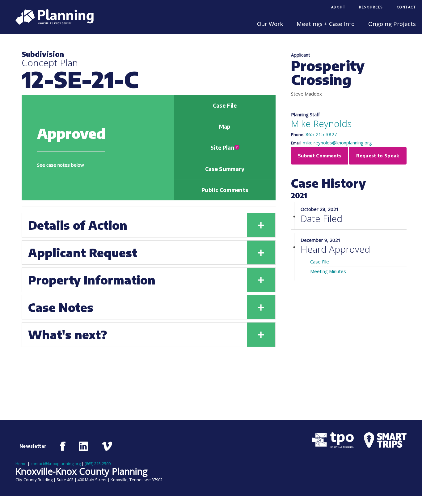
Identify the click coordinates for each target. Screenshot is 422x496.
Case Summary (225, 168)
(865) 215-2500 (98, 463)
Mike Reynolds (321, 123)
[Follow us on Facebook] (63, 446)
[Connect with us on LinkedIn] (83, 446)
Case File (225, 105)
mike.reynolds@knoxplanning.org (337, 142)
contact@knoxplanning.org (56, 463)
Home (21, 463)
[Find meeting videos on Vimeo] (106, 446)
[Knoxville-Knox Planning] (51, 23)
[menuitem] (338, 7)
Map (225, 126)
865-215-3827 (321, 134)
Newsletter (33, 446)
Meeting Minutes (328, 271)
